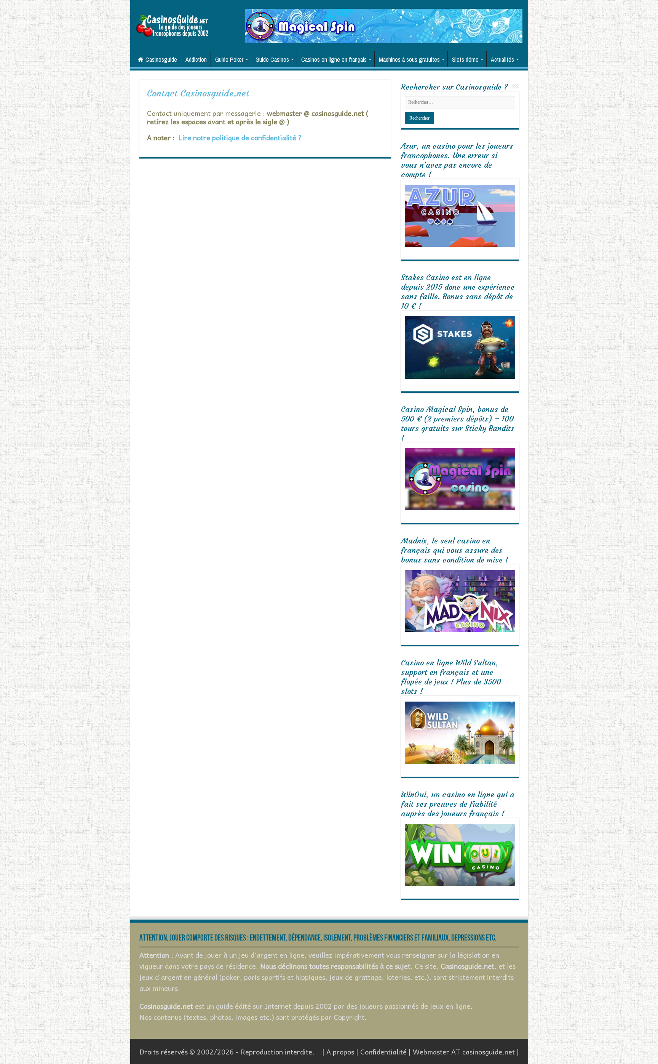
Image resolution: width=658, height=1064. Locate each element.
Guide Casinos (272, 59)
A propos (340, 1051)
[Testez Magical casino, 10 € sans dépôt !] (383, 24)
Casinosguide (161, 59)
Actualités (502, 59)
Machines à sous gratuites (409, 59)
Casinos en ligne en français (334, 59)
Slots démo (465, 59)
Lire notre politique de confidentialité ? (240, 137)
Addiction (196, 59)
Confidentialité (383, 1051)
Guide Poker (229, 59)
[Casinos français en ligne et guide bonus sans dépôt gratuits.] (172, 24)
